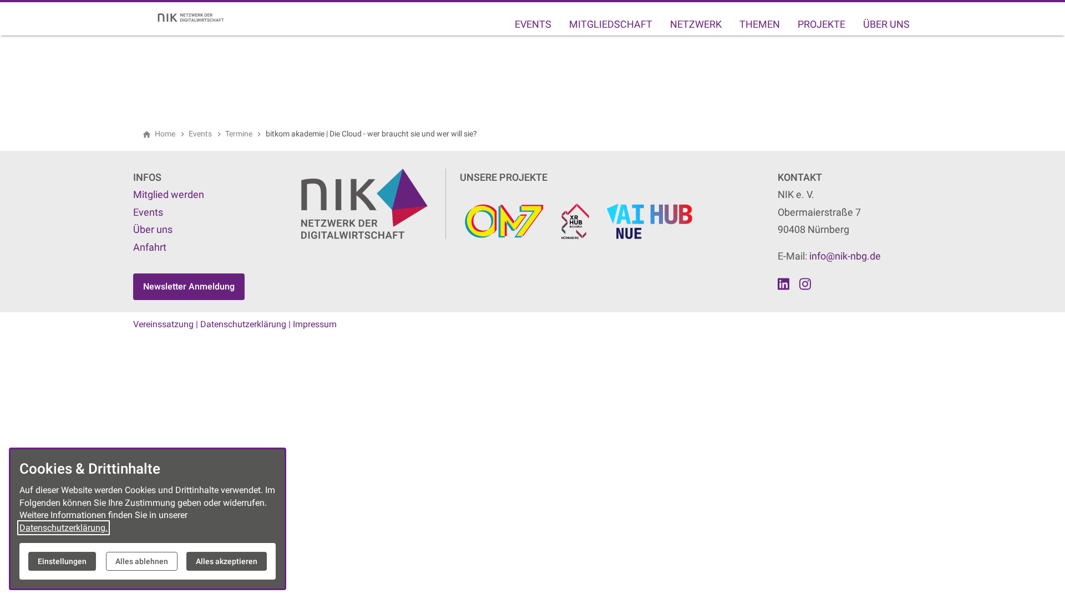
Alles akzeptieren (226, 561)
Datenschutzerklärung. (63, 527)
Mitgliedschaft (610, 24)
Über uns (886, 24)
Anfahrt (149, 247)
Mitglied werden (168, 194)
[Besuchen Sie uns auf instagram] (804, 284)
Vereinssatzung (163, 324)
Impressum (315, 324)
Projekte (821, 24)
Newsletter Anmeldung (189, 286)
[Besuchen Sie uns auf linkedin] (783, 284)
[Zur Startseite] (195, 18)
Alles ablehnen (141, 561)
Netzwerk (696, 24)
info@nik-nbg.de (845, 256)
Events (533, 24)
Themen (759, 24)
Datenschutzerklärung (243, 324)
